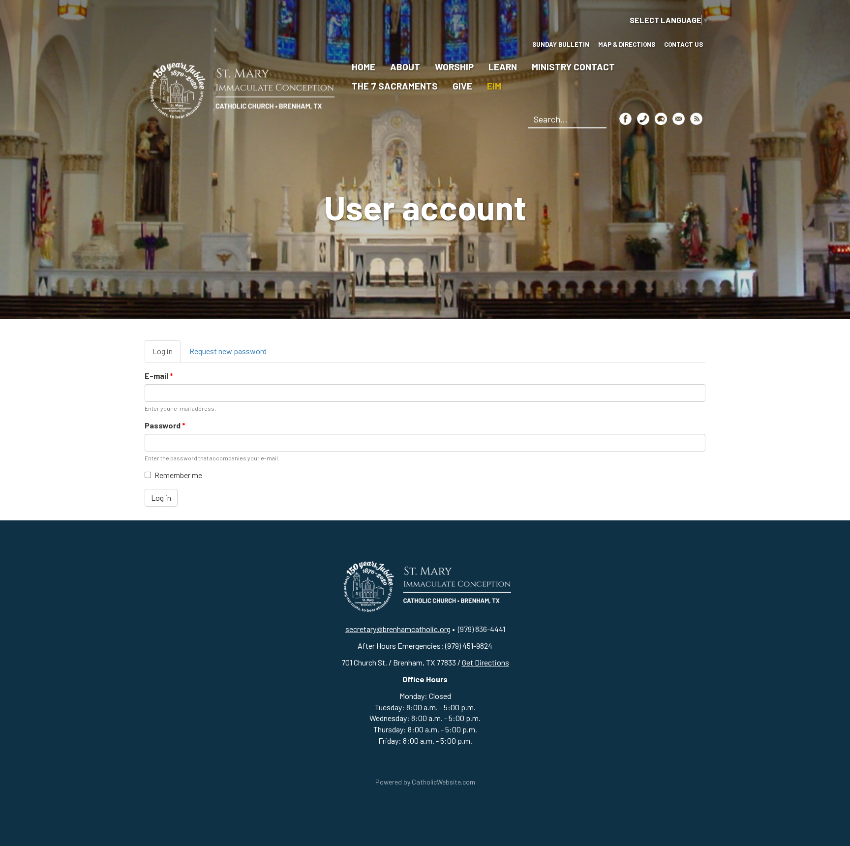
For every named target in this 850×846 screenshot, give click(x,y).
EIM (494, 85)
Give (462, 85)
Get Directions (485, 662)
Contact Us (683, 44)
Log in (166, 354)
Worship (454, 66)
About (405, 66)
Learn (502, 66)
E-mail (159, 375)
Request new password (228, 351)
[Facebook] (625, 118)
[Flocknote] (661, 118)
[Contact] (643, 118)
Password (165, 425)
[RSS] (696, 118)
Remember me (178, 475)
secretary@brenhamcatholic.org (398, 629)
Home (363, 66)
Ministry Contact (573, 66)
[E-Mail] (678, 118)
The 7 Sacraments (395, 85)
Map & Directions (626, 44)
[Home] (239, 89)
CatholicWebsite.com (443, 782)
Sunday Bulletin (560, 44)
